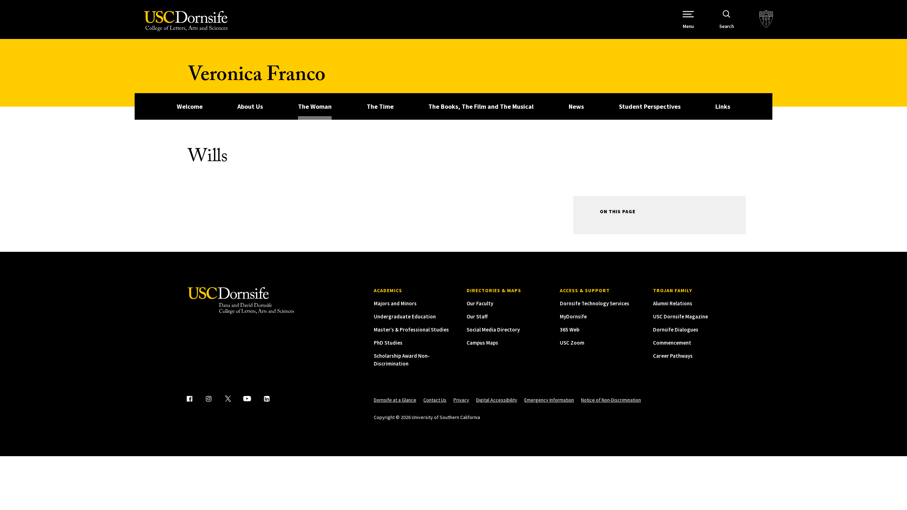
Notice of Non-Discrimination (611, 400)
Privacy (461, 400)
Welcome (190, 106)
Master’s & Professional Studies (411, 329)
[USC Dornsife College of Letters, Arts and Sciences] (185, 21)
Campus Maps (482, 342)
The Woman (315, 106)
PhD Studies (388, 342)
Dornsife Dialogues (675, 329)
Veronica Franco (257, 77)
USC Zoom (572, 342)
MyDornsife (573, 316)
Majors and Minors (395, 303)
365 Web (569, 329)
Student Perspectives (650, 106)
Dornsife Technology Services (594, 303)
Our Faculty (480, 303)
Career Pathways (673, 355)
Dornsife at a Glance (395, 400)
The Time (380, 106)
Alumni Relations (672, 303)
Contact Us (434, 400)
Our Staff (477, 316)
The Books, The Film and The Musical (481, 106)
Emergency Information (549, 400)
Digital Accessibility (496, 400)
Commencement (672, 342)
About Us (250, 106)
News (576, 106)
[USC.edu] (766, 19)
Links (722, 106)
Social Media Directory (493, 329)
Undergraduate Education (405, 316)
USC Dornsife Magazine (680, 316)
